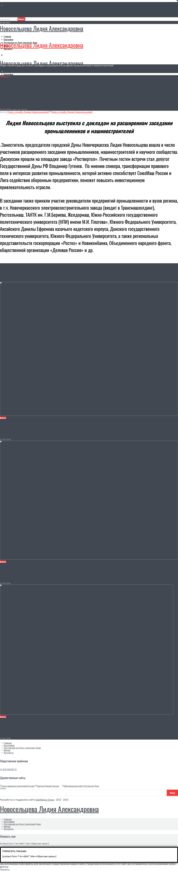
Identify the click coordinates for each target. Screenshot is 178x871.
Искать (21, 19)
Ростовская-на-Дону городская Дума (20, 77)
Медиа (6, 80)
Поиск (3, 788)
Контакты (9, 752)
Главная (7, 36)
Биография (8, 39)
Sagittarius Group (45, 799)
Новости (4, 76)
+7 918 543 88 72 (8, 769)
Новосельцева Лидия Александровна (41, 28)
